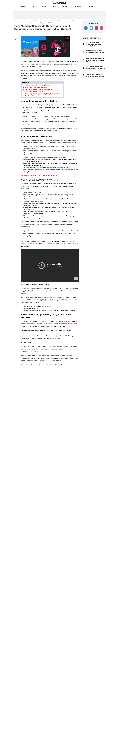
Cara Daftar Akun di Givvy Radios (36, 87)
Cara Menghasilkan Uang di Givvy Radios (38, 89)
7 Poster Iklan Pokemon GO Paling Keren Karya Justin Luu (95, 75)
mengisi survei (38, 241)
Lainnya (90, 6)
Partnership (77, 6)
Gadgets (65, 6)
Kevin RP (16, 32)
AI (33, 6)
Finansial (43, 6)
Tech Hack (23, 6)
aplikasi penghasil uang (68, 323)
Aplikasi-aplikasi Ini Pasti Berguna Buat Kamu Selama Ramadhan (94, 52)
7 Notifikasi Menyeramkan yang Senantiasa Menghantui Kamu (95, 68)
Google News (60, 365)
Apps (54, 6)
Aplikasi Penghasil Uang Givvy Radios (37, 85)
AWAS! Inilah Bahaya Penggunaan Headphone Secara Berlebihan (93, 44)
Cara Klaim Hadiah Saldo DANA (35, 91)
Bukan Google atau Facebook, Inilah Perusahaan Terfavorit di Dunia (95, 60)
